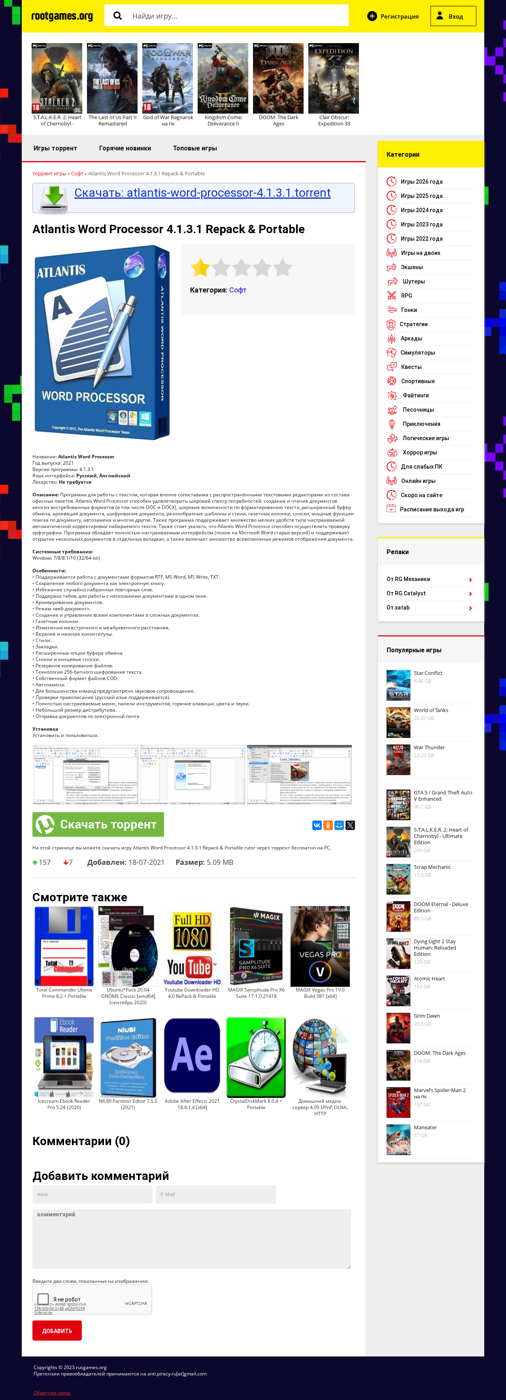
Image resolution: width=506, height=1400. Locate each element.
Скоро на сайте (421, 495)
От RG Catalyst (406, 593)
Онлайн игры (418, 481)
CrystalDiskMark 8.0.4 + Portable (256, 1104)
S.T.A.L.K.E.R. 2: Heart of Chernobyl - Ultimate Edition (441, 836)
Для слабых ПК (421, 467)
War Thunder (429, 747)
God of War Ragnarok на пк (168, 120)
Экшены (412, 267)
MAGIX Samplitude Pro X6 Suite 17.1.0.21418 (256, 992)
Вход (456, 16)
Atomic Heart (429, 978)
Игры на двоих (420, 253)
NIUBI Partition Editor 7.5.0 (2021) (128, 1104)
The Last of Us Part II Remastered (113, 120)
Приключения (421, 424)
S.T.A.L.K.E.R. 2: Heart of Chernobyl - (57, 120)
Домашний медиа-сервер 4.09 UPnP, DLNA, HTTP (320, 1107)
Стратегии (414, 324)
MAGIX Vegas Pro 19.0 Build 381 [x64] (320, 992)
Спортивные (418, 381)
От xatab (398, 607)
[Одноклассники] (328, 825)
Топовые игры (195, 148)
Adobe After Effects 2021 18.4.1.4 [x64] (192, 1104)
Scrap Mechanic (432, 866)
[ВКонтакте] (317, 825)
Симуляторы (417, 353)
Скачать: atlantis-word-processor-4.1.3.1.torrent (202, 192)
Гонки (409, 310)
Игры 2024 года (422, 210)
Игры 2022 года (422, 239)
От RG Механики (408, 579)
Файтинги (416, 395)
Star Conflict (428, 672)
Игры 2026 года (422, 182)
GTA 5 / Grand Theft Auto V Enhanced (443, 795)
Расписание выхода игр (432, 509)
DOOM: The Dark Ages (278, 120)
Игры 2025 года (422, 196)
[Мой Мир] (339, 825)
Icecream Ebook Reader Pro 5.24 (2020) (64, 1104)
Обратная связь (52, 1392)
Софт (238, 290)
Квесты (411, 367)
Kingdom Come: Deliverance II (223, 120)
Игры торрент (55, 148)
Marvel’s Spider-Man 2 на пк (440, 1093)
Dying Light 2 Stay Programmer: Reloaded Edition (435, 947)
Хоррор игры (420, 452)
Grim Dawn (427, 1015)
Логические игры (426, 438)
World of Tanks (431, 710)
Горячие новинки (125, 148)
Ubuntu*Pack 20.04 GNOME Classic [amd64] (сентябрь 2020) (128, 996)
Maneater (425, 1127)
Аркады (411, 338)
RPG (406, 296)
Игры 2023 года (422, 224)
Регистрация (400, 16)
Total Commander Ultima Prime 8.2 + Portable (64, 992)
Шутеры (414, 281)
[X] (350, 825)
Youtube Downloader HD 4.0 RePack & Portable (192, 992)
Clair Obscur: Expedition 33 (334, 120)
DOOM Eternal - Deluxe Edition (441, 907)
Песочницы (418, 410)
